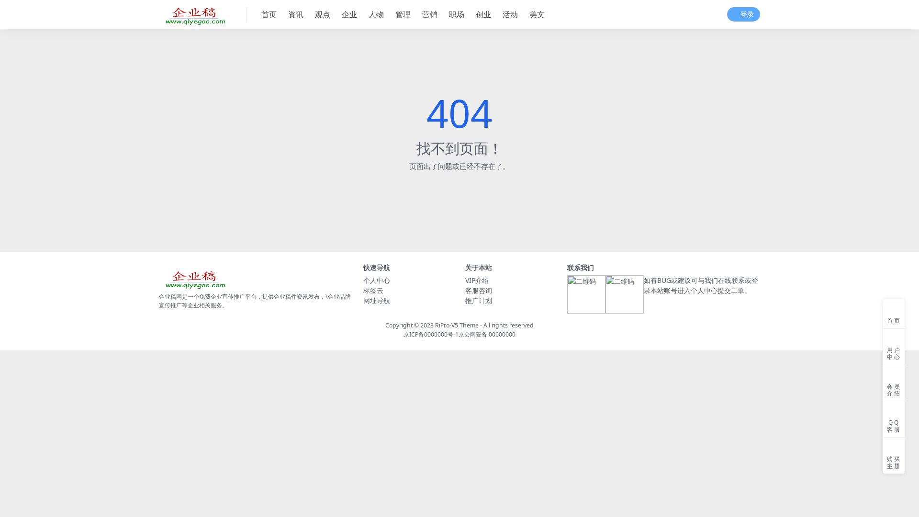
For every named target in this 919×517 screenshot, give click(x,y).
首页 (269, 14)
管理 (403, 14)
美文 (537, 14)
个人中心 (376, 280)
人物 (376, 14)
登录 (747, 14)
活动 (510, 14)
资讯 (295, 14)
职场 (456, 14)
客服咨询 (478, 290)
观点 (322, 14)
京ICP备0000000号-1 (431, 334)
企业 (349, 14)
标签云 (373, 290)
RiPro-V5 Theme (457, 325)
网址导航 (376, 300)
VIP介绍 (477, 280)
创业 (483, 14)
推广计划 (478, 300)
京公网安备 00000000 (487, 334)
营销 (429, 14)
